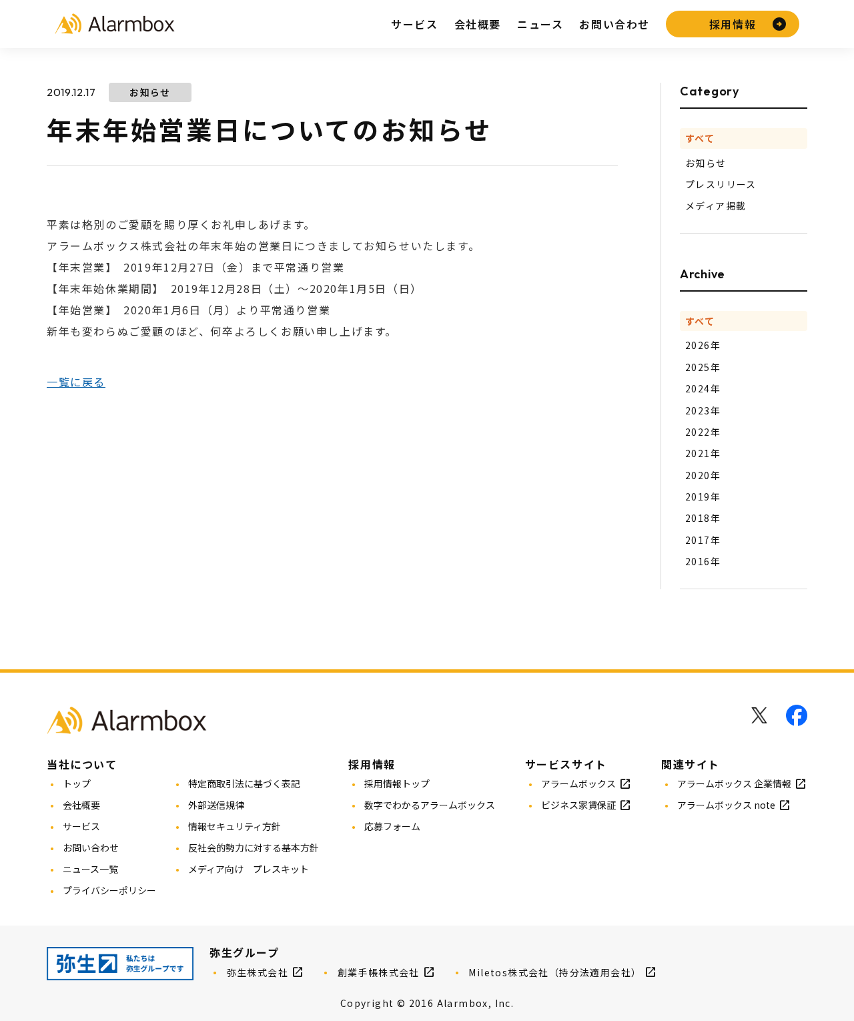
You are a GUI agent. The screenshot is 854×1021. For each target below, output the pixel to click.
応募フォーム (392, 826)
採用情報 (732, 24)
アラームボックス (578, 783)
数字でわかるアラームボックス (429, 804)
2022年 (703, 431)
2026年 (703, 345)
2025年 (703, 367)
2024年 (703, 388)
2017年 (703, 540)
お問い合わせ (614, 24)
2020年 (703, 475)
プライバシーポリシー (109, 890)
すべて (700, 138)
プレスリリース (721, 184)
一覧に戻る (76, 382)
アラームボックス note (726, 804)
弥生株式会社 (257, 972)
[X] (759, 715)
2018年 (703, 518)
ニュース (540, 24)
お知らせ (706, 162)
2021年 (703, 453)
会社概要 (477, 24)
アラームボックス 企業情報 (734, 783)
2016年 (703, 561)
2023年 (703, 410)
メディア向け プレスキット (248, 869)
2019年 (703, 496)
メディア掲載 (715, 205)
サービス (414, 24)
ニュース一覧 (90, 869)
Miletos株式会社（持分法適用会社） (554, 972)
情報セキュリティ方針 (234, 826)
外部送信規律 (216, 804)
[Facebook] (796, 715)
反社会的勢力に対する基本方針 (253, 847)
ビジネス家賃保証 (578, 804)
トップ (77, 783)
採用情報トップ (397, 783)
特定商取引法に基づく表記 (244, 783)
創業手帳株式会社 (379, 972)
